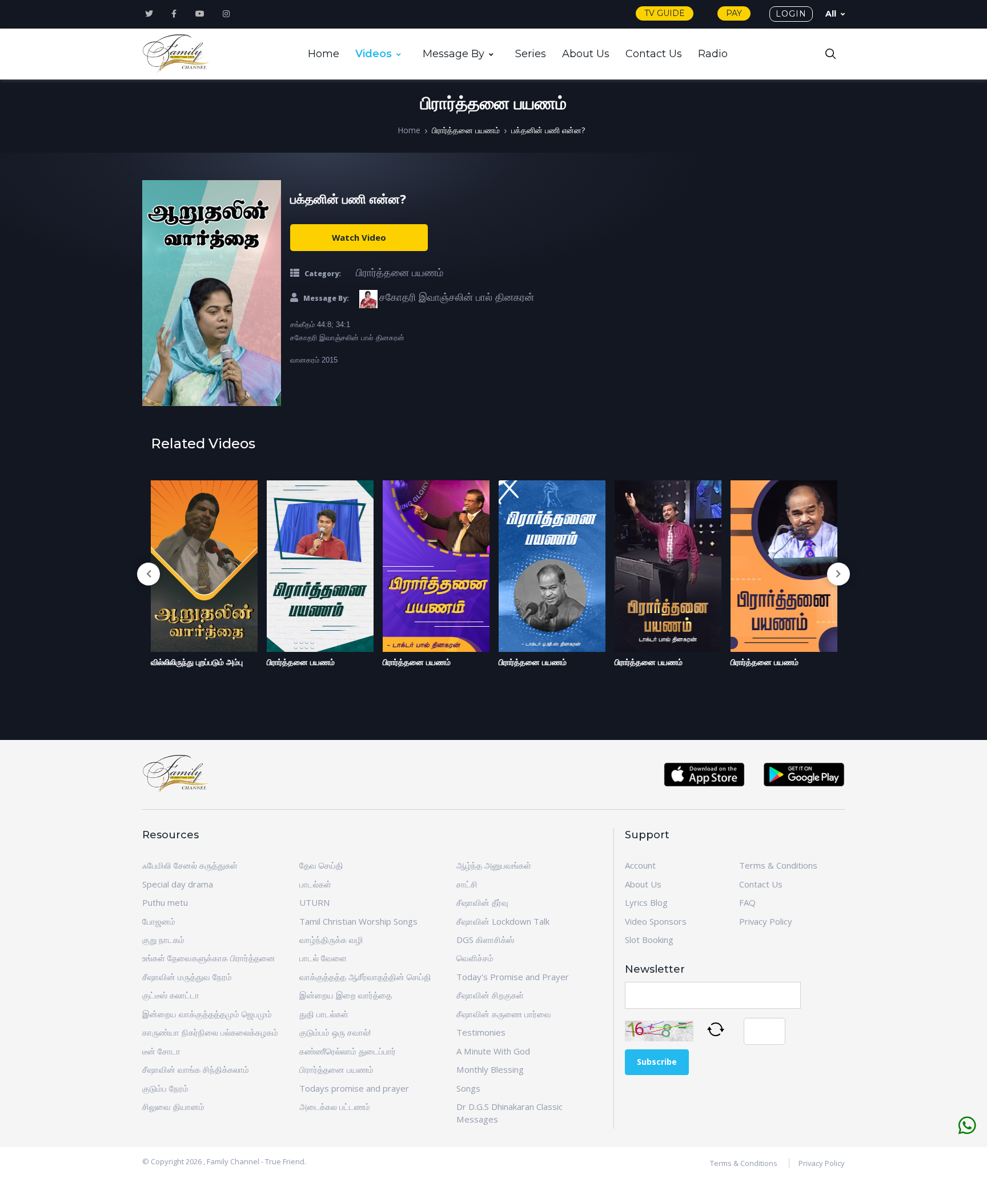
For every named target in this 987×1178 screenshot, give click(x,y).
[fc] (176, 54)
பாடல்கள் (315, 884)
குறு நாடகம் (163, 939)
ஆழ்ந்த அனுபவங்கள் (493, 865)
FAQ (747, 902)
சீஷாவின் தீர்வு (482, 902)
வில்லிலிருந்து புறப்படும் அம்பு (197, 661)
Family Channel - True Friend (255, 1161)
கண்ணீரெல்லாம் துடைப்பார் (347, 1051)
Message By (453, 53)
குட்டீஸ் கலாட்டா (170, 995)
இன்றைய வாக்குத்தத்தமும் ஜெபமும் (207, 1014)
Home (323, 53)
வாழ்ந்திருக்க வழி (331, 939)
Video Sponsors (656, 921)
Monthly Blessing (490, 1069)
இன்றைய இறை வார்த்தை (345, 995)
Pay (734, 13)
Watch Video (359, 237)
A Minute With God (493, 1051)
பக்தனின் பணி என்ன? (548, 130)
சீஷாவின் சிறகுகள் (490, 995)
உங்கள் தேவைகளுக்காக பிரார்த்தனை (208, 958)
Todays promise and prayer (354, 1088)
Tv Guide (664, 13)
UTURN (314, 902)
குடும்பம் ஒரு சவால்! (335, 1032)
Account (640, 865)
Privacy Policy (765, 921)
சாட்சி (467, 884)
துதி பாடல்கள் (323, 1014)
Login (791, 14)
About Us (585, 53)
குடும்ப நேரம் (165, 1088)
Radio (713, 53)
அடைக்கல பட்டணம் (334, 1106)
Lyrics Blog (646, 902)
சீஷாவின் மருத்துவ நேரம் (187, 976)
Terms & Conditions (778, 865)
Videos (373, 53)
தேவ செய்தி (321, 865)
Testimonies (480, 1032)
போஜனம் (158, 921)
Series (530, 53)
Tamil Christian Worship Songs (358, 921)
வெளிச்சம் (475, 958)
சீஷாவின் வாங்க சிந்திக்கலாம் (195, 1069)
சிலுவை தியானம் (173, 1106)
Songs (468, 1088)
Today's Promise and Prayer (512, 976)
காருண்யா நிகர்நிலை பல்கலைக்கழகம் (210, 1032)
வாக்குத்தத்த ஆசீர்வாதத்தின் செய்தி (365, 976)
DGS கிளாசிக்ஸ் (485, 939)
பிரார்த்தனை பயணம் (466, 130)
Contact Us (653, 53)
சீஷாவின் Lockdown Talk (502, 921)
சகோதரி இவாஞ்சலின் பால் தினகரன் (456, 297)
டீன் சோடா (161, 1051)
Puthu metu (165, 902)
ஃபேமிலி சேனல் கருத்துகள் (190, 865)
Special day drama (177, 884)
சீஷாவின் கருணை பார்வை (503, 1014)
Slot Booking (649, 939)
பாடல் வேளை (323, 958)
